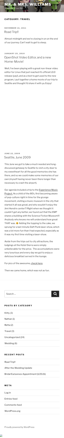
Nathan (8, 319)
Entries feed (10, 398)
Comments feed (13, 405)
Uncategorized (12, 337)
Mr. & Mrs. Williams (27, 4)
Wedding (9, 343)
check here (37, 263)
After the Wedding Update (18, 368)
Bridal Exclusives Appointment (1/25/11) (25, 374)
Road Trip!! (11, 32)
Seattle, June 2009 (17, 157)
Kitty (7, 313)
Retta (7, 325)
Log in (7, 392)
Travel (7, 331)
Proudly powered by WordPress (19, 427)
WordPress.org (12, 411)
